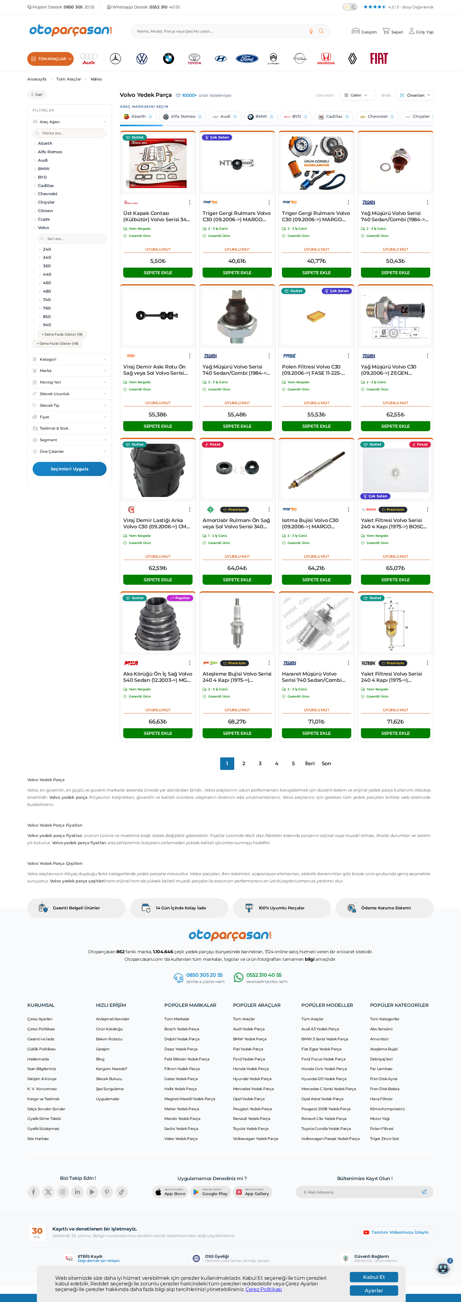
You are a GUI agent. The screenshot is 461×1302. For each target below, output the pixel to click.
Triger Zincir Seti (384, 1138)
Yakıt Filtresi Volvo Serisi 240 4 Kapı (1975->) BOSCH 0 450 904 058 (394, 523)
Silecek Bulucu (109, 1078)
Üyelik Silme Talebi (44, 1118)
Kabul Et (374, 1277)
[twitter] (48, 1192)
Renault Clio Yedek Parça (324, 1118)
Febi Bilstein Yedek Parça (186, 1059)
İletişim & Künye (41, 1078)
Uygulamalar (107, 1098)
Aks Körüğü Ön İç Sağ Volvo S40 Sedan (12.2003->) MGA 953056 (157, 677)
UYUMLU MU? (158, 249)
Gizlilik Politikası (41, 1049)
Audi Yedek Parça (249, 1029)
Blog (100, 1059)
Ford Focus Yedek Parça (323, 1059)
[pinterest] (107, 1192)
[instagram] (63, 1192)
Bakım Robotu (109, 1039)
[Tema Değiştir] (350, 7)
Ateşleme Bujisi (384, 1049)
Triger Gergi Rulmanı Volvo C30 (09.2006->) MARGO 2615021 (237, 216)
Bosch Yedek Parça (181, 1029)
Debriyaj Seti (381, 1059)
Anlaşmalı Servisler (113, 1019)
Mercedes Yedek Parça (253, 1088)
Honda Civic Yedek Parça (324, 1068)
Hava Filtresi (381, 1098)
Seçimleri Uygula (69, 468)
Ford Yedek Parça (249, 1059)
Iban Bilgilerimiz (41, 1068)
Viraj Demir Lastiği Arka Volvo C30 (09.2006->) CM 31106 (154, 523)
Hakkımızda (38, 1059)
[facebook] (33, 1192)
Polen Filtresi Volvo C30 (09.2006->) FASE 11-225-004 (311, 370)
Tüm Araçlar (68, 79)
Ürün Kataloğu (109, 1029)
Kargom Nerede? (112, 1068)
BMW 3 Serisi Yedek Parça (324, 1039)
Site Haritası (38, 1138)
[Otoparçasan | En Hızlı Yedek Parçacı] (71, 31)
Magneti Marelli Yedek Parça (189, 1098)
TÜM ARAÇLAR (52, 58)
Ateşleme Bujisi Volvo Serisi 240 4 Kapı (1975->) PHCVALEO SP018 (237, 677)
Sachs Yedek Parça (181, 1128)
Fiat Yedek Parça (248, 1049)
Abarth (138, 116)
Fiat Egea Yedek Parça (321, 1049)
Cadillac (334, 116)
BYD (296, 116)
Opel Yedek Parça (249, 1098)
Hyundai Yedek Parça (252, 1078)
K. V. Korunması (41, 1088)
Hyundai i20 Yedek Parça (323, 1078)
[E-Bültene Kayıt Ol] (424, 1192)
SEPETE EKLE (158, 272)
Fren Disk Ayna (384, 1078)
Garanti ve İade (40, 1039)
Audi (225, 116)
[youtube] (92, 1192)
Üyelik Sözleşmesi (43, 1128)
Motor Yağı (380, 1118)
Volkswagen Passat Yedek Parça (330, 1138)
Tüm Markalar (176, 1019)
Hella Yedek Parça (180, 1088)
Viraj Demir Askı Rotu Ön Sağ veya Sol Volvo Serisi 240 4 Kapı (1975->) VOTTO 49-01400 (156, 370)
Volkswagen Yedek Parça (255, 1138)
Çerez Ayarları (39, 1019)
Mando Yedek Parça (182, 1118)
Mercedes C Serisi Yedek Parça (328, 1088)
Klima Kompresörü (387, 1108)
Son (326, 763)
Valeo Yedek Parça (181, 1138)
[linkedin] (77, 1192)
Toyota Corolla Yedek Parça (326, 1128)
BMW (261, 116)
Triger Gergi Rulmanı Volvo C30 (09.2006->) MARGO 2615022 (316, 216)
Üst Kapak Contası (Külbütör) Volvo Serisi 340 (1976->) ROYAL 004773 (156, 216)
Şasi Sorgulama (110, 1088)
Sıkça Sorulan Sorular (46, 1108)
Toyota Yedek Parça (251, 1128)
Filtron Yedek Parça (181, 1068)
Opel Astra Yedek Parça (322, 1098)
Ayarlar (374, 1291)
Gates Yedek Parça (181, 1078)
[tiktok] (121, 1192)
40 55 (165, 7)
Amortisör (379, 1039)
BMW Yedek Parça (250, 1039)
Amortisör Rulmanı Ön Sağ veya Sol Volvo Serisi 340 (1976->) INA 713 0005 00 (236, 523)
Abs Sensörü (381, 1029)
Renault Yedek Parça (251, 1118)
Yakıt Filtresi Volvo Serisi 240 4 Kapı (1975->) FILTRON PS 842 (391, 677)
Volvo (96, 79)
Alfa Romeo (183, 116)
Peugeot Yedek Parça (252, 1108)
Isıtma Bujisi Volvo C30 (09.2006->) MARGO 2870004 (310, 523)
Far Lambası (381, 1068)
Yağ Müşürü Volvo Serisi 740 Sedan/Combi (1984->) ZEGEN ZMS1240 (235, 370)
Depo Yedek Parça (181, 1049)
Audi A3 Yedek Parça (320, 1029)
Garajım (103, 1049)
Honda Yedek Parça (251, 1068)
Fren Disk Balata (385, 1088)
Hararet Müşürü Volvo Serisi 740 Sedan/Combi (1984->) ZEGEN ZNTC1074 (314, 677)
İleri (310, 763)
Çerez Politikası (264, 1289)
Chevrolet (378, 116)
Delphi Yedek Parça (181, 1039)
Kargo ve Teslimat (43, 1098)
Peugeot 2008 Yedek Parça (326, 1108)
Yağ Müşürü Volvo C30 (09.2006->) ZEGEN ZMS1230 (388, 370)
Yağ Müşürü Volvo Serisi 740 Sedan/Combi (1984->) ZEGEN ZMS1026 (394, 216)
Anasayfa (36, 79)
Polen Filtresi (382, 1128)
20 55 (79, 7)
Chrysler (421, 116)
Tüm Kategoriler (385, 1019)
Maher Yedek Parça (181, 1108)
